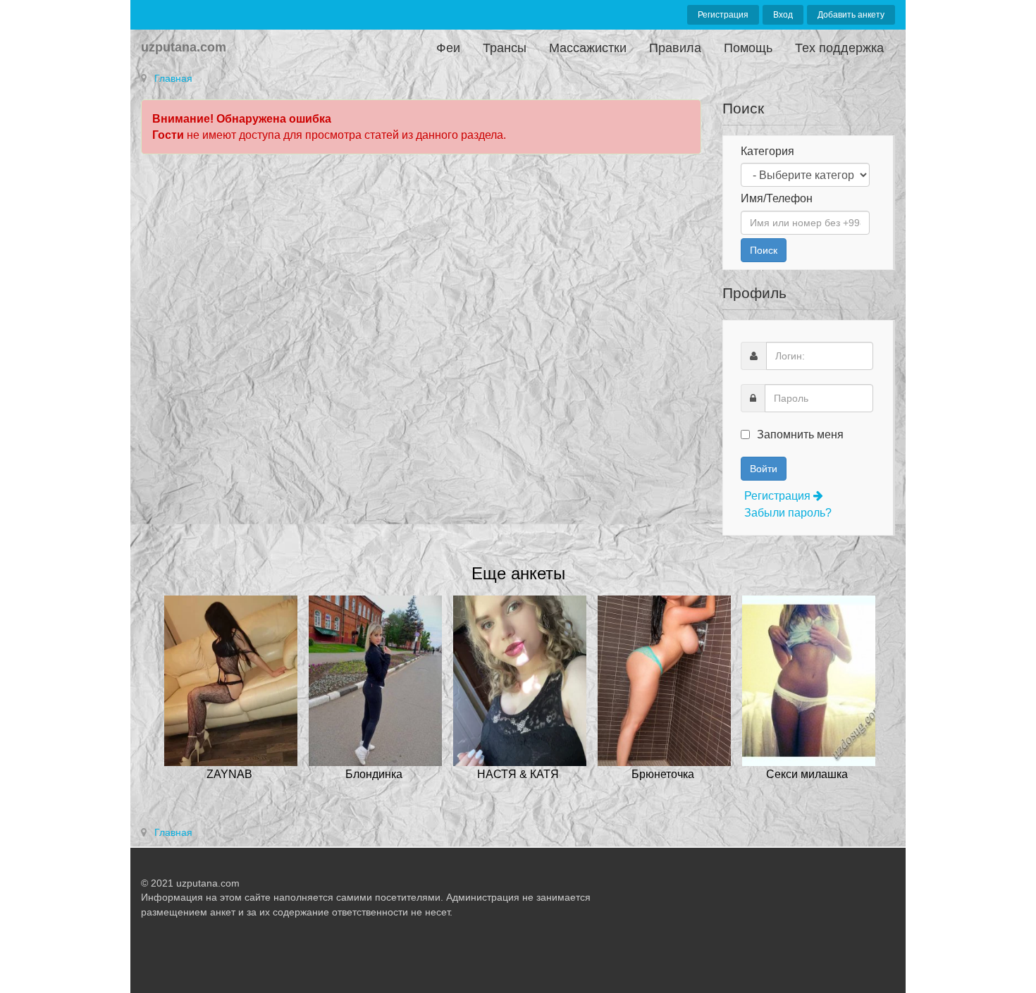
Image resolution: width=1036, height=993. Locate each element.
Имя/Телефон (777, 198)
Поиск (763, 250)
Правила (675, 48)
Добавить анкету (851, 15)
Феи (448, 48)
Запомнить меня (799, 434)
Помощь (748, 48)
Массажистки (588, 48)
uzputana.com (183, 47)
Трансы (504, 48)
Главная (173, 78)
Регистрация (723, 15)
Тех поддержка (839, 48)
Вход (783, 15)
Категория (767, 151)
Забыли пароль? (788, 513)
